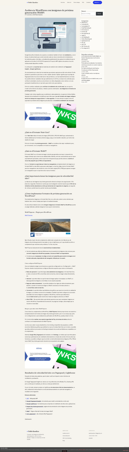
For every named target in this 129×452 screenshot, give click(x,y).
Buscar (99, 13)
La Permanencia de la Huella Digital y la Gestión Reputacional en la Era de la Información (91, 57)
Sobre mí (69, 2)
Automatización (66, 435)
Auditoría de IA (66, 433)
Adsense (83, 22)
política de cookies (81, 449)
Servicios (63, 2)
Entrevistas (84, 30)
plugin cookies (125, 450)
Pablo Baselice (33, 2)
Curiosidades (84, 26)
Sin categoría (84, 48)
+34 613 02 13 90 (93, 435)
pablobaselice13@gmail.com (95, 433)
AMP (27, 398)
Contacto (88, 2)
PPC (82, 42)
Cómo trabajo (77, 2)
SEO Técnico (84, 46)
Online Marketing (85, 39)
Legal (82, 35)
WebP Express (28, 215)
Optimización (28, 419)
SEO (82, 44)
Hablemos (96, 2)
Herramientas (84, 33)
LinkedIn (91, 438)
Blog (64, 440)
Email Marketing (85, 28)
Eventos (83, 31)
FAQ (83, 2)
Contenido (84, 24)
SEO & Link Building (67, 438)
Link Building (84, 37)
